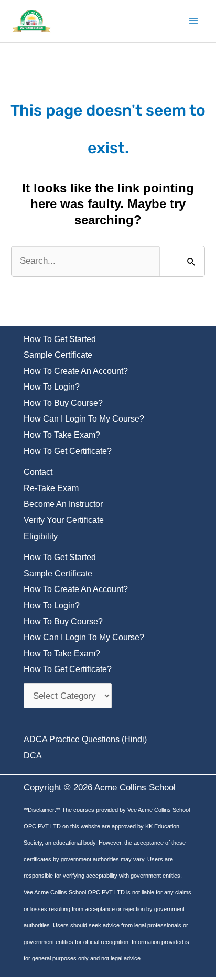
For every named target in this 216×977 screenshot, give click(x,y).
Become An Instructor (63, 503)
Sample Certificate (58, 354)
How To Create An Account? (76, 371)
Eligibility (41, 536)
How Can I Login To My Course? (84, 418)
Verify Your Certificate (64, 520)
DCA (33, 755)
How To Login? (52, 386)
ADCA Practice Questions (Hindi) (85, 739)
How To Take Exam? (62, 434)
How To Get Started (60, 339)
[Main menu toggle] (194, 21)
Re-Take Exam (51, 488)
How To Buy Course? (63, 403)
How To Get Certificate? (68, 451)
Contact (38, 472)
